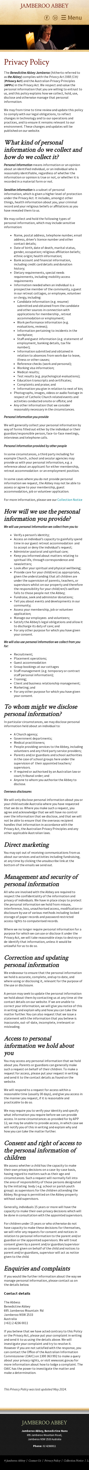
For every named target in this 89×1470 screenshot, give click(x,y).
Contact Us (34, 1461)
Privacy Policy (52, 1461)
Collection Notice (69, 500)
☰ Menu (71, 17)
